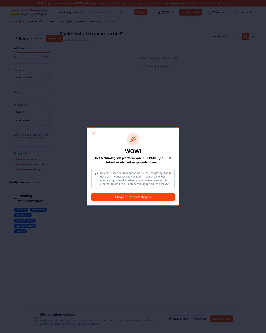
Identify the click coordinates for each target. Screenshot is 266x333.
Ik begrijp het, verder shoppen (133, 197)
